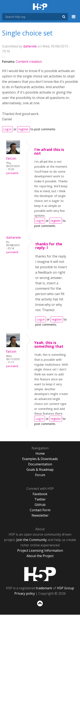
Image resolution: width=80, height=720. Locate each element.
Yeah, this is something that (48, 344)
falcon (11, 158)
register (23, 129)
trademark (44, 588)
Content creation (29, 61)
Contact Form (40, 510)
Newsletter (40, 515)
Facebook (40, 494)
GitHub (40, 504)
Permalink (12, 173)
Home (40, 453)
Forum (40, 475)
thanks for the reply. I (48, 245)
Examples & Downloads (40, 459)
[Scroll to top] (40, 606)
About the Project (40, 556)
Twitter (40, 499)
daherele (30, 46)
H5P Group (65, 588)
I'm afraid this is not (49, 151)
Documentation (40, 464)
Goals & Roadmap (40, 469)
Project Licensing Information (40, 550)
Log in (7, 129)
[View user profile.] (13, 153)
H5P (40, 574)
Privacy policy (24, 593)
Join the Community (31, 539)
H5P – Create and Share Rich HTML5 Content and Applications (40, 7)
